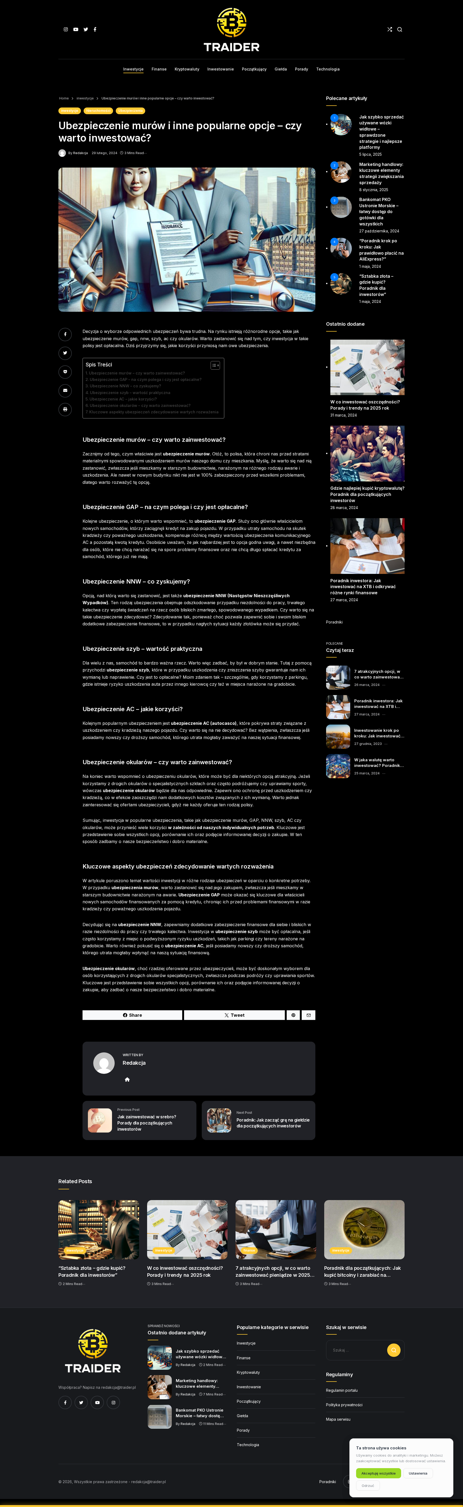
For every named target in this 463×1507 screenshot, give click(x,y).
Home (64, 98)
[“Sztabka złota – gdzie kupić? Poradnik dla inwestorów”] (98, 1229)
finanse (249, 1250)
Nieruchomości (98, 111)
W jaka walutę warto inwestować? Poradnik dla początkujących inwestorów (377, 763)
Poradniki (334, 622)
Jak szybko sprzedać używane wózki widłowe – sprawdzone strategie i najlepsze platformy (201, 1354)
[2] (341, 171)
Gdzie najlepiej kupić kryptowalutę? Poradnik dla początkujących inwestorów (367, 494)
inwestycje (85, 98)
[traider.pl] (231, 29)
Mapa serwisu (338, 1419)
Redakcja (80, 153)
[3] (341, 207)
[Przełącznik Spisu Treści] (213, 365)
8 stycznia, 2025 (373, 189)
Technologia (248, 1444)
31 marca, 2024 (343, 415)
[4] (341, 248)
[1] (341, 124)
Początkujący (249, 1401)
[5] (341, 283)
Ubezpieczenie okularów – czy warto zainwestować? (140, 405)
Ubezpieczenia (130, 111)
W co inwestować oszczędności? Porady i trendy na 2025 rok (185, 1271)
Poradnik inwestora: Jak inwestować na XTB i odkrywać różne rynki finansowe (363, 586)
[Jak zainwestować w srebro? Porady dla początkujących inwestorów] (100, 1120)
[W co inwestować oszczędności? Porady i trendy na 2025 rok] (187, 1229)
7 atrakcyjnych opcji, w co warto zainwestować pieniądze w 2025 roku (378, 674)
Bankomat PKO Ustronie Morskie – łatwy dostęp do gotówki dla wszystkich (378, 212)
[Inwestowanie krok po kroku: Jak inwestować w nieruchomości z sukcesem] (338, 737)
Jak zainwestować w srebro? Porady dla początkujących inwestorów (146, 1122)
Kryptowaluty (248, 1372)
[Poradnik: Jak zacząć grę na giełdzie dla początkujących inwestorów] (219, 1120)
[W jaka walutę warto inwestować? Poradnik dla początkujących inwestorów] (338, 766)
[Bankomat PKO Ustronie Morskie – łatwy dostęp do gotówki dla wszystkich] (160, 1417)
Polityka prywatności (344, 1404)
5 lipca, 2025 (370, 154)
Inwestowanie (249, 1386)
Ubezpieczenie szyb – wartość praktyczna (130, 392)
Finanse (244, 1358)
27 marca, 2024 (344, 599)
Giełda (242, 1415)
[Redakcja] (63, 152)
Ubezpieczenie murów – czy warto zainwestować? (137, 373)
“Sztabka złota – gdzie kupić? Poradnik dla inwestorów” (91, 1271)
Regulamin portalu (342, 1390)
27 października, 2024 (379, 231)
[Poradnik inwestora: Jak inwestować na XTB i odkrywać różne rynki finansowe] (338, 707)
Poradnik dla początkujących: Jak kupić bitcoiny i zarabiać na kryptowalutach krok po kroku (362, 1271)
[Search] (400, 29)
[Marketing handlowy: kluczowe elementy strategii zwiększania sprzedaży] (160, 1387)
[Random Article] (390, 29)
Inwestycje (246, 1343)
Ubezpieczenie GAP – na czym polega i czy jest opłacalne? (145, 379)
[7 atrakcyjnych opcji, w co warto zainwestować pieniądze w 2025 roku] (338, 678)
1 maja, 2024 (370, 266)
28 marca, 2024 (344, 507)
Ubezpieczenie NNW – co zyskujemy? (125, 386)
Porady (243, 1430)
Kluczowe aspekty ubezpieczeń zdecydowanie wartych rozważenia (154, 412)
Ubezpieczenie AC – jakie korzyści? (123, 399)
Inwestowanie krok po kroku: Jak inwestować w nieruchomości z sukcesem (377, 733)
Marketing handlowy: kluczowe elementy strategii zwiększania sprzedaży (197, 1383)
